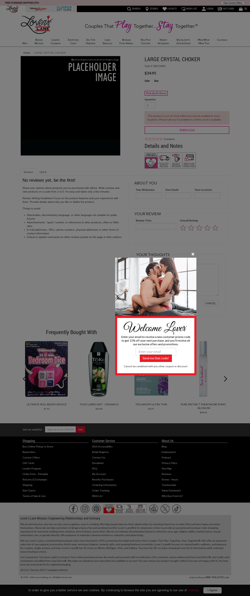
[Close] (193, 254)
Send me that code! (156, 358)
